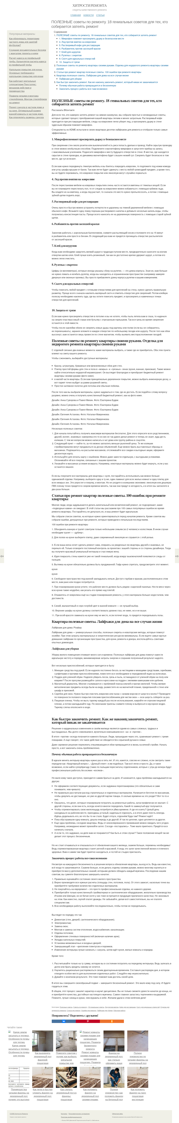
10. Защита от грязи (69, 62)
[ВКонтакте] (64, 1021)
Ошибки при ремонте (88, 1010)
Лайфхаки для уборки (70, 78)
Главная (75, 15)
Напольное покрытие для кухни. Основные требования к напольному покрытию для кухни (26, 73)
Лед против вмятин (112, 1007)
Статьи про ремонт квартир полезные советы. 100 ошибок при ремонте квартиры (98, 72)
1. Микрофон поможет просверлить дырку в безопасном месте (91, 38)
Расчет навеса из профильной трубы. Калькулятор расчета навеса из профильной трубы (27, 61)
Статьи (100, 15)
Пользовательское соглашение (79, 1114)
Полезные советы (66, 1007)
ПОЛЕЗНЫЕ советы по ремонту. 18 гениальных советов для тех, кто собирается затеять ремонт (106, 35)
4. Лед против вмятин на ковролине (77, 41)
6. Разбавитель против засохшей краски (80, 48)
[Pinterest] (88, 1021)
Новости (88, 15)
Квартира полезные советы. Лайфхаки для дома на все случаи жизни (92, 75)
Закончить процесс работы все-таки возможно (83, 88)
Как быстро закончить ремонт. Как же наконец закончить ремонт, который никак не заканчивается (107, 82)
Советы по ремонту (80, 1007)
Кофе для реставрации (127, 1007)
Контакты (64, 1114)
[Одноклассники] (112, 1021)
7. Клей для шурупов (70, 52)
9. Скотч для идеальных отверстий (77, 58)
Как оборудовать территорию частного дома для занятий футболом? (24, 42)
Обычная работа (119, 1010)
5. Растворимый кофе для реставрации (79, 45)
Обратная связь (117, 1114)
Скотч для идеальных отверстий (148, 1007)
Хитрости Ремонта (89, 5)
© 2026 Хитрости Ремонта (19, 1114)
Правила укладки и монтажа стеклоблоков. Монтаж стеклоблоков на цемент (28, 99)
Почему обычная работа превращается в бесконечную (87, 85)
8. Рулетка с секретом (70, 55)
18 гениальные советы (96, 1007)
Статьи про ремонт (73, 1010)
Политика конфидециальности (71, 1117)
